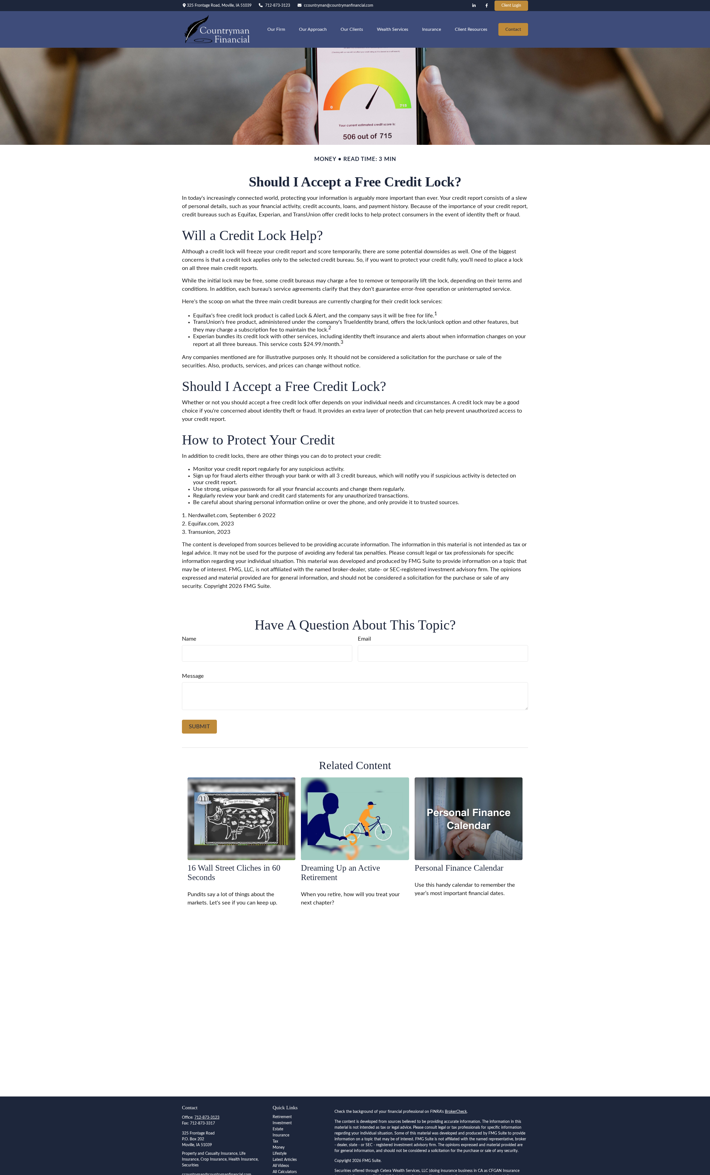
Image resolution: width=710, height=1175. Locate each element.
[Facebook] (487, 6)
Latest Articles (285, 1160)
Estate (278, 1129)
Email (364, 639)
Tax (275, 1141)
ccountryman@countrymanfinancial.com (338, 5)
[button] (276, 29)
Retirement (282, 1117)
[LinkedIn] (474, 6)
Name (189, 639)
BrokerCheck (456, 1112)
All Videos (281, 1166)
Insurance (281, 1135)
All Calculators (285, 1172)
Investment (282, 1123)
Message (193, 676)
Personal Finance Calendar (459, 867)
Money (279, 1147)
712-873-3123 (277, 5)
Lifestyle (279, 1154)
